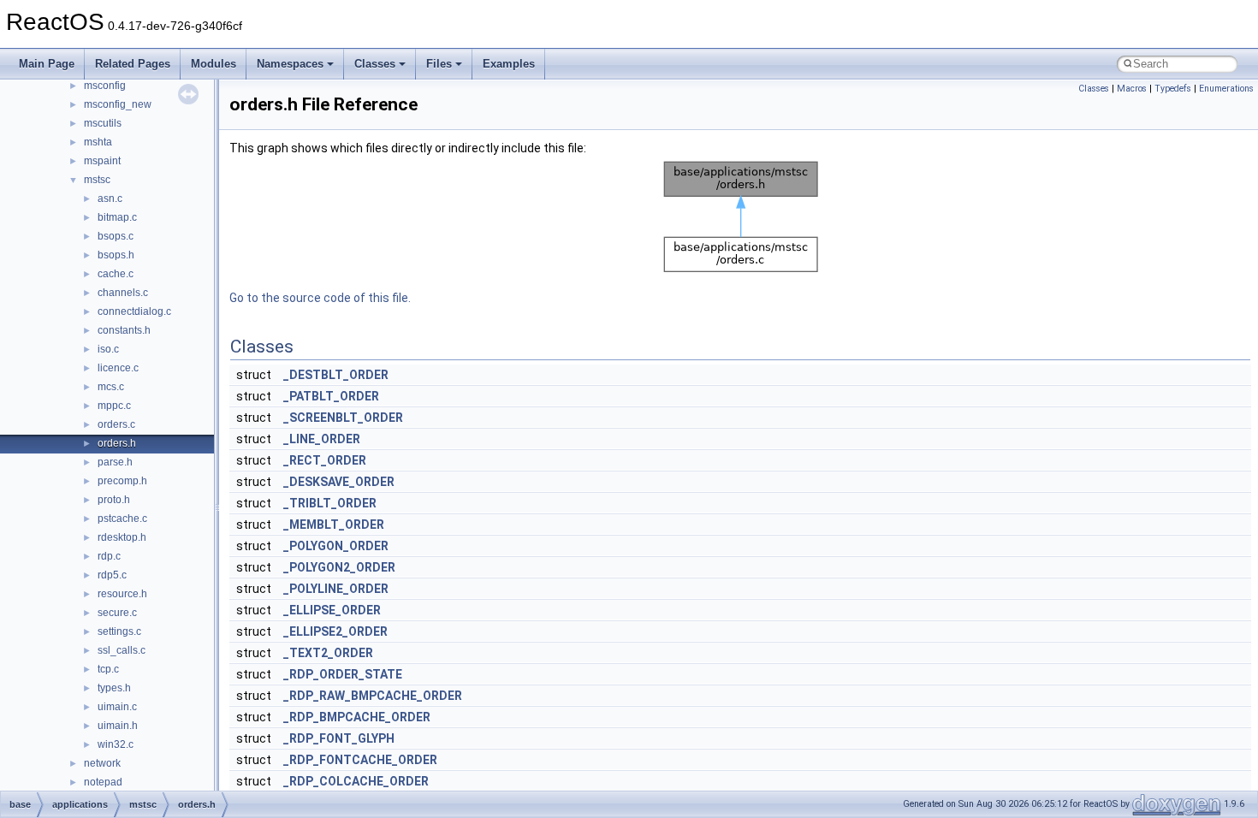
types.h (114, 688)
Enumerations (1226, 88)
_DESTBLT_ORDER (336, 375)
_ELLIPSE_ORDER (332, 610)
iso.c (108, 349)
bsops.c (116, 236)
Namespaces (290, 63)
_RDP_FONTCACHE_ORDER (360, 760)
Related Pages (132, 63)
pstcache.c (122, 519)
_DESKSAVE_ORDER (339, 482)
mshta (98, 142)
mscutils (103, 123)
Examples (509, 63)
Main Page (46, 63)
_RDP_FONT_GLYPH (339, 738)
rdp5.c (112, 575)
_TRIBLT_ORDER (330, 503)
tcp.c (108, 669)
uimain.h (118, 726)
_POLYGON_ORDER (336, 546)
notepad (103, 782)
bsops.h (116, 255)
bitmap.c (117, 217)
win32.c (116, 744)
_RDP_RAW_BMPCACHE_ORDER (372, 695)
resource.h (122, 594)
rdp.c (109, 556)
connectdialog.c (134, 311)
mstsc (97, 180)
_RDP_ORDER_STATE (342, 674)
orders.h (117, 443)
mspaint (102, 161)
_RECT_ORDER (324, 460)
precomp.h (122, 481)
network (102, 763)
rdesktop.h (122, 537)
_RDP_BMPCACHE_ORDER (356, 717)
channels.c (123, 293)
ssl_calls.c (121, 650)
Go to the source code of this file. (320, 298)
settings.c (119, 631)
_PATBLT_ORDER (331, 396)
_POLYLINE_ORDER (336, 589)
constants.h (124, 330)
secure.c (117, 613)
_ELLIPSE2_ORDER (335, 631)
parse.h (115, 462)
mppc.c (114, 406)
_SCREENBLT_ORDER (343, 417)
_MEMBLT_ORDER (333, 524)
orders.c (116, 424)
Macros (1132, 88)
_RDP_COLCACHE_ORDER (356, 781)
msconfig (105, 86)
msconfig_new (117, 104)
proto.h (114, 500)
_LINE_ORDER (321, 439)
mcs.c (111, 387)
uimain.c (117, 707)
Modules (213, 63)
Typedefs (1172, 88)
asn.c (110, 198)
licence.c (118, 368)
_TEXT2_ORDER (328, 653)
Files (439, 63)
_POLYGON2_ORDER (339, 567)
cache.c (116, 274)
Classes (374, 63)
